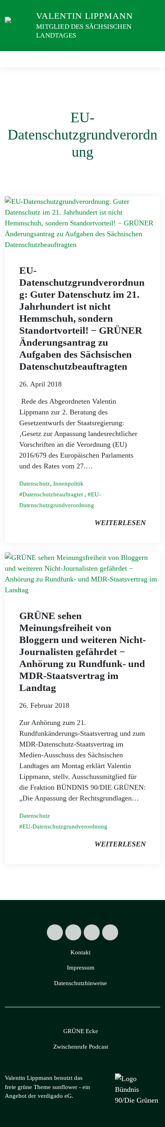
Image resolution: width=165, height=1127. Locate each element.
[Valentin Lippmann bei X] (55, 932)
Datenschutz (34, 483)
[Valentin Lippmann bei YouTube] (110, 932)
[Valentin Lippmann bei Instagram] (92, 932)
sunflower (64, 1087)
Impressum (81, 967)
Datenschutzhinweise (80, 983)
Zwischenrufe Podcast (80, 1046)
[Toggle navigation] (151, 59)
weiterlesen (120, 523)
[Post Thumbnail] (82, 222)
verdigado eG (55, 1096)
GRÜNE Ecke (80, 1031)
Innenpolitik (68, 483)
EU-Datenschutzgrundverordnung (64, 826)
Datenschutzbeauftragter (52, 494)
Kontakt (80, 952)
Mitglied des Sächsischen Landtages (83, 31)
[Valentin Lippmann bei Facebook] (73, 932)
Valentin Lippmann (84, 16)
